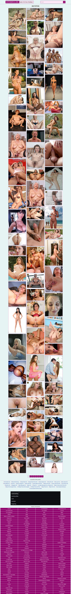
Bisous (26, 570)
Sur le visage (9, 550)
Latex (62, 570)
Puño (62, 552)
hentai (44, 563)
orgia (9, 557)
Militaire (9, 578)
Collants (44, 587)
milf (62, 576)
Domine (26, 542)
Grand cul (9, 518)
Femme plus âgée (62, 584)
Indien (9, 569)
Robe (9, 544)
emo (9, 546)
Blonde (9, 521)
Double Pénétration (62, 542)
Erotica (26, 546)
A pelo (61, 514)
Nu (9, 582)
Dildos (44, 540)
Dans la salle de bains (9, 516)
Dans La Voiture (61, 567)
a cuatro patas (9, 542)
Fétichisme (26, 552)
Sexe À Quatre (9, 555)
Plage (26, 516)
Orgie (44, 586)
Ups (9, 586)
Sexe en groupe (9, 561)
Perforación (9, 589)
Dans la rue (62, 586)
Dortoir (44, 542)
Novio (9, 523)
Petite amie (26, 559)
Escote (9, 533)
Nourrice (44, 514)
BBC (44, 512)
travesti (44, 570)
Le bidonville (9, 559)
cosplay (9, 537)
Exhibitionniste (9, 548)
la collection (44, 535)
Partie (62, 587)
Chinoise (27, 531)
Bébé (27, 514)
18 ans (9, 508)
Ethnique (44, 546)
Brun (62, 544)
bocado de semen (62, 578)
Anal (27, 510)
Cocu (62, 537)
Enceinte (27, 591)
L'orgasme (26, 586)
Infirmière (44, 582)
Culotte (26, 587)
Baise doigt (44, 552)
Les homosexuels (44, 557)
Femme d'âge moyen (44, 576)
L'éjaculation (9, 538)
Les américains (9, 510)
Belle (44, 516)
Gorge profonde (9, 540)
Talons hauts (9, 565)
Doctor (61, 540)
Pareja (26, 537)
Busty (9, 527)
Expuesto (27, 548)
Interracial (27, 569)
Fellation (27, 521)
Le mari (44, 567)
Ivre (27, 544)
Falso (44, 550)
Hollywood (26, 565)
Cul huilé (27, 584)
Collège (26, 535)
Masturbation (44, 574)
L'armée (62, 510)
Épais (62, 550)
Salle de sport (27, 561)
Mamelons (62, 580)
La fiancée (61, 523)
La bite (61, 533)
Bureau (9, 584)
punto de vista (9, 587)
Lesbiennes (44, 572)
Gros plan (44, 533)
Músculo (9, 580)
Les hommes (9, 576)
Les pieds (27, 554)
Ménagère (26, 567)
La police (44, 589)
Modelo (26, 578)
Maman (44, 578)
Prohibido (62, 554)
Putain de (44, 555)
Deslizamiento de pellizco (44, 580)
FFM (62, 548)
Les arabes (44, 510)
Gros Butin (44, 518)
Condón (62, 535)
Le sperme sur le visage (26, 550)
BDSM (9, 514)
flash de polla (26, 540)
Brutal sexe (44, 525)
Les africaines (44, 508)
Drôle (62, 555)
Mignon (26, 538)
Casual (9, 529)
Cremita (44, 537)
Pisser (26, 589)
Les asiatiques (9, 512)
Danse (61, 538)
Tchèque (44, 538)
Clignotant (9, 554)
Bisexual (44, 520)
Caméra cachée (62, 563)
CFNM (26, 527)
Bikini (27, 520)
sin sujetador (27, 523)
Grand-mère (62, 559)
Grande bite (62, 518)
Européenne (62, 546)
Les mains (9, 563)
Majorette (9, 531)
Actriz (26, 508)
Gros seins (26, 518)
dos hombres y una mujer (9, 574)
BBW (62, 512)
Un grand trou (26, 557)
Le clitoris (27, 533)
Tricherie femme (62, 529)
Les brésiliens (44, 523)
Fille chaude (9, 567)
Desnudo (27, 580)
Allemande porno (62, 557)
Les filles (44, 531)
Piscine (62, 589)
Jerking (9, 570)
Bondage (44, 521)
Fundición (62, 527)
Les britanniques (9, 525)
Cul (26, 512)
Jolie (44, 591)
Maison (44, 565)
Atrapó (26, 529)
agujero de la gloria (44, 559)
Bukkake (62, 525)
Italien (44, 569)
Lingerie (62, 572)
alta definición (44, 561)
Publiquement (62, 591)
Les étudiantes (9, 535)
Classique (62, 531)
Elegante (27, 563)
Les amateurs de (62, 508)
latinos (9, 572)
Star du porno (9, 591)
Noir (62, 520)
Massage (27, 574)
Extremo (44, 548)
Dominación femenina (9, 552)
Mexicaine (26, 576)
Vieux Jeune (44, 584)
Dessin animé (44, 527)
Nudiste (26, 582)
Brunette (27, 525)
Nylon (62, 582)
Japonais (62, 569)
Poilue (62, 561)
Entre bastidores (62, 516)
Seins (62, 521)
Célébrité (44, 529)
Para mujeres (44, 554)
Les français (27, 555)
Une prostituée (62, 565)
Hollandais (44, 544)
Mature (61, 574)
